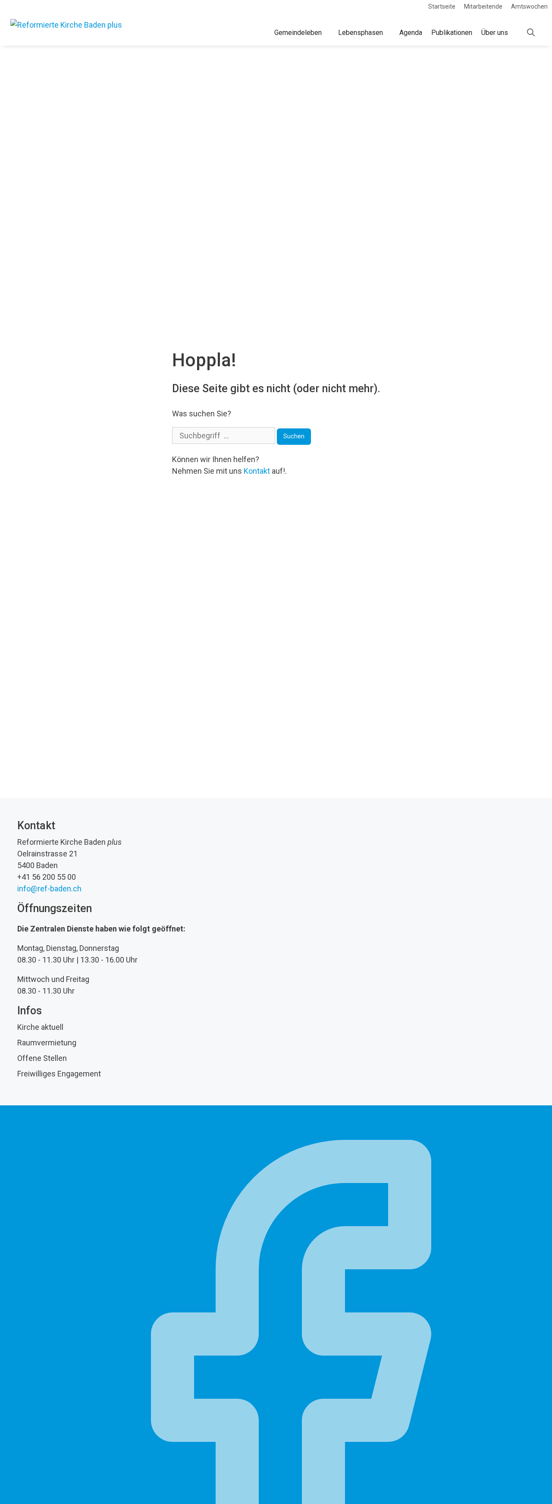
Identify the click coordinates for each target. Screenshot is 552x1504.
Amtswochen (529, 6)
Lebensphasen (360, 32)
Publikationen (451, 32)
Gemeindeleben (298, 32)
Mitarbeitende (483, 6)
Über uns (494, 32)
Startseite (441, 6)
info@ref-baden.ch (49, 888)
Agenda (410, 32)
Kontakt (257, 470)
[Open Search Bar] (531, 33)
